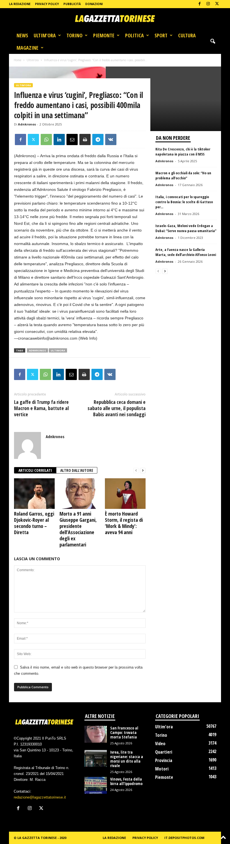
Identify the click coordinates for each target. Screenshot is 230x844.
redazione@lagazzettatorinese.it (40, 797)
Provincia (163, 760)
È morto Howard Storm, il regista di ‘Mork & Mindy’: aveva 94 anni (124, 523)
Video (160, 743)
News (22, 35)
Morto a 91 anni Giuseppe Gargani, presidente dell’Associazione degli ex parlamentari (78, 529)
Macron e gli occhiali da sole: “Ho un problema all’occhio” (183, 175)
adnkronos (37, 350)
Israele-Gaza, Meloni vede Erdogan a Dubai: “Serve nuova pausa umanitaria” (185, 228)
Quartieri (163, 752)
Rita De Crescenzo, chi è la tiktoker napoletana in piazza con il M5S (182, 152)
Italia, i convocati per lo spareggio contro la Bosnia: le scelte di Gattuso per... (184, 201)
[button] (212, 41)
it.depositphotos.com (184, 838)
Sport (161, 35)
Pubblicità (72, 4)
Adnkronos (27, 124)
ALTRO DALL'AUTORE (76, 470)
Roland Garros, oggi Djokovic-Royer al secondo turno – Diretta (34, 523)
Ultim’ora (45, 35)
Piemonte (103, 35)
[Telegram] (98, 139)
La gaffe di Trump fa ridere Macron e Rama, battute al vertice (41, 408)
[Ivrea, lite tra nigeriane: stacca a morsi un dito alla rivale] (95, 758)
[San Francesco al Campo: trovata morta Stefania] (95, 734)
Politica (134, 35)
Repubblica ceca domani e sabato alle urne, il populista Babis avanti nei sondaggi (117, 408)
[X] (216, 4)
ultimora (58, 350)
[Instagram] (208, 4)
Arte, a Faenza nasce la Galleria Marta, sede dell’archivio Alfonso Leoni (185, 252)
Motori (162, 769)
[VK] (110, 139)
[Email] (72, 139)
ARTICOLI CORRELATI (35, 470)
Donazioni (94, 4)
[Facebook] (199, 4)
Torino (74, 35)
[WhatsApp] (46, 139)
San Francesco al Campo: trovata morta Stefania (124, 732)
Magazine (27, 47)
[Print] (85, 139)
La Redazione (20, 4)
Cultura (187, 35)
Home (17, 60)
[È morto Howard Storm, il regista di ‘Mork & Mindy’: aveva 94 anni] (125, 493)
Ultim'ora (33, 60)
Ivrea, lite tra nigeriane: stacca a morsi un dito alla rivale (126, 758)
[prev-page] (136, 471)
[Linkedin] (59, 139)
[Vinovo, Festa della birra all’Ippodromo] (95, 785)
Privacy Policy (47, 4)
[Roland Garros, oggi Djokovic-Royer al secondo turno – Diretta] (34, 493)
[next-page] (143, 471)
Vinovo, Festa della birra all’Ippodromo (126, 781)
